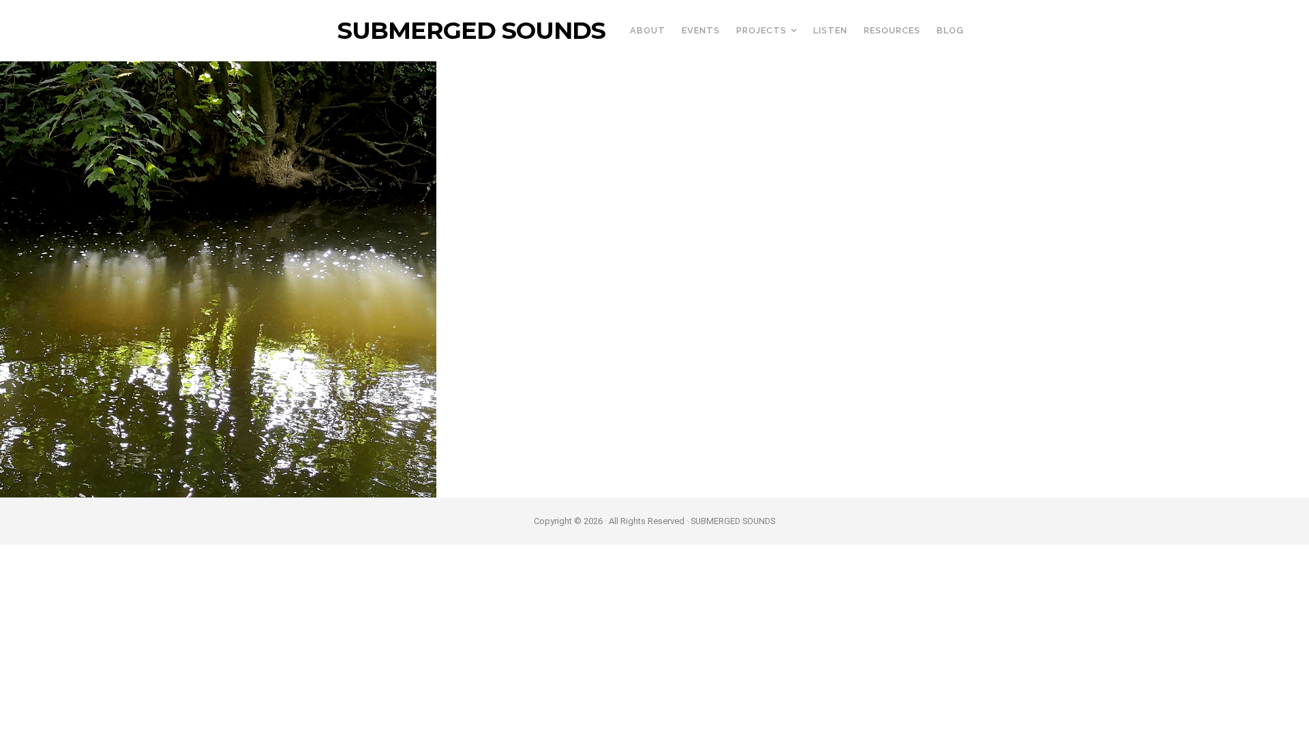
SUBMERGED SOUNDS (471, 30)
